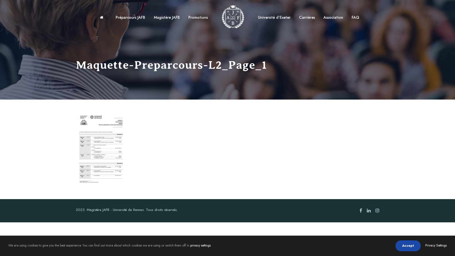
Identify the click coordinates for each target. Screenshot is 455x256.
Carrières (307, 17)
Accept (408, 245)
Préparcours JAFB (130, 17)
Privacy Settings (436, 245)
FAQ (355, 17)
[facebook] (360, 211)
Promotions (198, 17)
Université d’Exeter (274, 17)
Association (333, 17)
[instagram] (377, 211)
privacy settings (200, 245)
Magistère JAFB (167, 17)
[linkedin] (369, 211)
